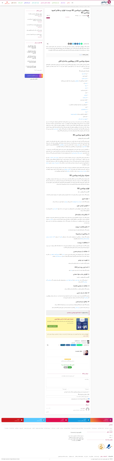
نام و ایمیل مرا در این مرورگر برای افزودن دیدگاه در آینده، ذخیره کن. (76, 392)
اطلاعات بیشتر (85, 336)
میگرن (61, 237)
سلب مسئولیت (71, 456)
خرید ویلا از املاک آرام (47, 428)
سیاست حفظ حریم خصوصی (63, 456)
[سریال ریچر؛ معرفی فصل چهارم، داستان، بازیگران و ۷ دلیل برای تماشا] (39, 52)
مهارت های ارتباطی (35, 3)
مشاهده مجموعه (52, 326)
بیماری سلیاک (79, 153)
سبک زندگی (63, 3)
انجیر (81, 119)
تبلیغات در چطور (103, 456)
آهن (72, 280)
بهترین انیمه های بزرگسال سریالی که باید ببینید (31, 62)
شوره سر (84, 171)
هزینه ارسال (106, 428)
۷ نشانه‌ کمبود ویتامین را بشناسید (74, 313)
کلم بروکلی (85, 97)
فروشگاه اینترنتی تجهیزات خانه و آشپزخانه (77, 428)
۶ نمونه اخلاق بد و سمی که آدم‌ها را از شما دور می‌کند (34, 35)
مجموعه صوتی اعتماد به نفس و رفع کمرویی (64, 319)
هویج (86, 119)
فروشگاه (109, 456)
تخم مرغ (83, 73)
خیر (65, 367)
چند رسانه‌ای (7, 3)
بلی (69, 367)
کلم (79, 119)
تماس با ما (86, 456)
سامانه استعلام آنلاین (101, 428)
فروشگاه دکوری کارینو (67, 428)
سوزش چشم (56, 157)
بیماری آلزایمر (56, 254)
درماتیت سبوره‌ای (68, 169)
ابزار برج (111, 430)
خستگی (47, 163)
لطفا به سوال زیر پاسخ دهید (84, 394)
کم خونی (57, 163)
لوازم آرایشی (16, 428)
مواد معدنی (77, 280)
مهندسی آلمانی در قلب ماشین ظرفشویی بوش (34, 30)
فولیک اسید (68, 280)
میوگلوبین (77, 81)
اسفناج (76, 114)
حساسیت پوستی (49, 237)
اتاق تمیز (58, 428)
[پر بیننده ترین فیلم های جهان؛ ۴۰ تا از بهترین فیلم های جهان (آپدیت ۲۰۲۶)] (39, 57)
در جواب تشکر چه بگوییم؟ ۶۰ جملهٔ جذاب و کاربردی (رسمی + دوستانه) (34, 20)
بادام (86, 88)
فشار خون (84, 146)
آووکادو (85, 95)
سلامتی (68, 3)
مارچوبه (72, 114)
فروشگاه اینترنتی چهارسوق (39, 428)
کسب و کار (20, 3)
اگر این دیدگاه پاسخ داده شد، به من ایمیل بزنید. (79, 399)
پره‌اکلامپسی (61, 145)
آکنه (54, 237)
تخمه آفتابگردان (84, 109)
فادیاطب (33, 428)
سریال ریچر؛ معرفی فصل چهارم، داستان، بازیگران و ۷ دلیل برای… (31, 52)
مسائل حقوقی (14, 3)
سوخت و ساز (79, 202)
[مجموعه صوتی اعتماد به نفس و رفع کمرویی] (82, 324)
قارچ (86, 102)
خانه (72, 3)
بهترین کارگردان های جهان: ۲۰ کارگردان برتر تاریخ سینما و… (31, 67)
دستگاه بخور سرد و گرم (87, 428)
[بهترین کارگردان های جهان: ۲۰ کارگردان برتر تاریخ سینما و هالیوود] (39, 68)
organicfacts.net (83, 340)
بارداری (78, 145)
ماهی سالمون (84, 78)
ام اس (63, 254)
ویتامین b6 (85, 282)
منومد (110, 437)
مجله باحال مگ (12, 428)
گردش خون (55, 209)
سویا (86, 85)
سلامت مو (51, 219)
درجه (110, 435)
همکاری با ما (91, 456)
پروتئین (66, 202)
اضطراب (52, 254)
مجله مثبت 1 (6, 428)
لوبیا (86, 112)
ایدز (71, 270)
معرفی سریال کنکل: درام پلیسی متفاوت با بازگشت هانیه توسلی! (35, 14)
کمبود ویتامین (78, 342)
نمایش (81, 54)
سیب (84, 119)
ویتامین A (86, 297)
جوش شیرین (56, 129)
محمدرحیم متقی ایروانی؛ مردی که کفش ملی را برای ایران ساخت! (34, 25)
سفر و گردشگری (27, 3)
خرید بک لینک (53, 428)
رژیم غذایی (77, 307)
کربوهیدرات (74, 202)
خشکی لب (51, 157)
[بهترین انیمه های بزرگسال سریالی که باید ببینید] (39, 62)
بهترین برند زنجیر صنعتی (27, 428)
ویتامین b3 (49, 280)
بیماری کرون (74, 153)
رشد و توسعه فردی (55, 3)
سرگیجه (68, 171)
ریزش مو (80, 171)
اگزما (81, 238)
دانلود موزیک (21, 428)
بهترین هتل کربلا (94, 428)
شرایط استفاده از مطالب (79, 456)
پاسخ (47, 412)
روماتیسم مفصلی (86, 238)
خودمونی (111, 428)
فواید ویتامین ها (84, 342)
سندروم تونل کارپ (58, 256)
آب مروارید (54, 163)
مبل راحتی (61, 428)
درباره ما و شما (96, 456)
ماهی (86, 83)
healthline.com (77, 340)
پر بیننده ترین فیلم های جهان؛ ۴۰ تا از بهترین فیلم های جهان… (31, 57)
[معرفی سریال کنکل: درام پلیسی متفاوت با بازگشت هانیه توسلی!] (39, 47)
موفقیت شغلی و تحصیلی (45, 3)
